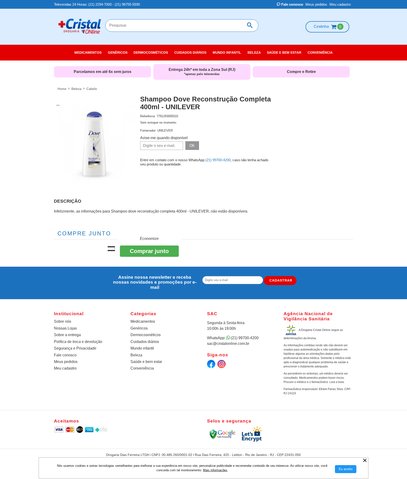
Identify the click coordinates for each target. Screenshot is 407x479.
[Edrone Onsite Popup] (203, 239)
